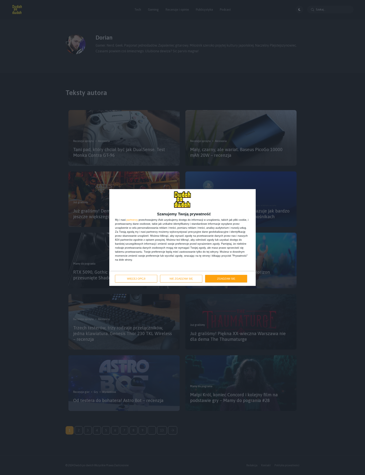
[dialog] (182, 237)
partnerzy (132, 219)
